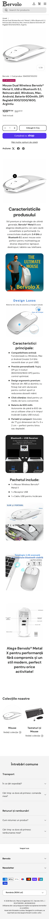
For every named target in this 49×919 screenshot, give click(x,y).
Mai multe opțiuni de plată (24, 142)
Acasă (5, 18)
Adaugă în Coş (33, 128)
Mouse (12, 727)
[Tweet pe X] (13, 148)
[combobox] (24, 10)
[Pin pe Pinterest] (23, 148)
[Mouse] (12, 714)
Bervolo (6, 76)
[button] (39, 4)
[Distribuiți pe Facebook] (18, 148)
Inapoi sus (24, 848)
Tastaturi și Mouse (34, 729)
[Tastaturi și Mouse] (34, 714)
